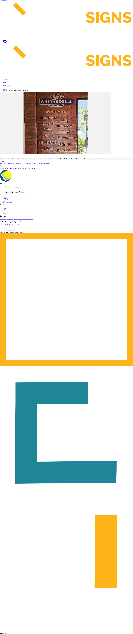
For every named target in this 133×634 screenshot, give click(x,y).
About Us (5, 79)
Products (5, 38)
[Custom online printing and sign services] (6, 228)
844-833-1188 (3, 219)
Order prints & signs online (9, 230)
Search (4, 82)
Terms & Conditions (7, 202)
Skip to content (3, 0)
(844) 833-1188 (6, 85)
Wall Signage (34, 163)
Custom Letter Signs (26, 163)
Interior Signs (18, 163)
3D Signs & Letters (11, 163)
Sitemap (4, 213)
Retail (19, 168)
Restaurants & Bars (12, 168)
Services (4, 40)
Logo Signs (40, 163)
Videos (4, 42)
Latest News (5, 211)
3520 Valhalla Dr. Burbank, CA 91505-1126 (23, 219)
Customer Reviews (7, 199)
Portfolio (5, 41)
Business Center (3, 168)
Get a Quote (5, 86)
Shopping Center (26, 168)
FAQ (4, 210)
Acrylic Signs (3, 163)
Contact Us (5, 80)
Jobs (4, 201)
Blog (4, 209)
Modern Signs (46, 163)
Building (33, 168)
